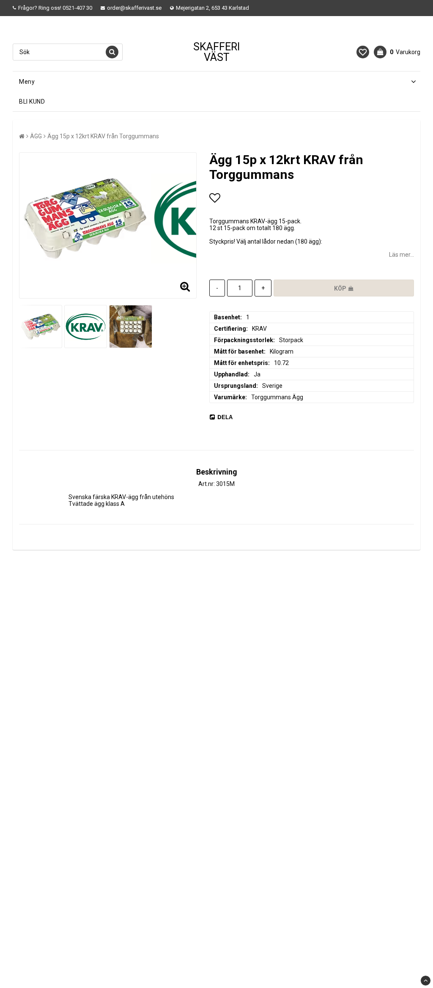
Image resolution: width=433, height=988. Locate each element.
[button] (362, 52)
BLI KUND (32, 101)
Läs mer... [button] (401, 254)
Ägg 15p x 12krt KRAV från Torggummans (103, 136)
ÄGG (36, 136)
